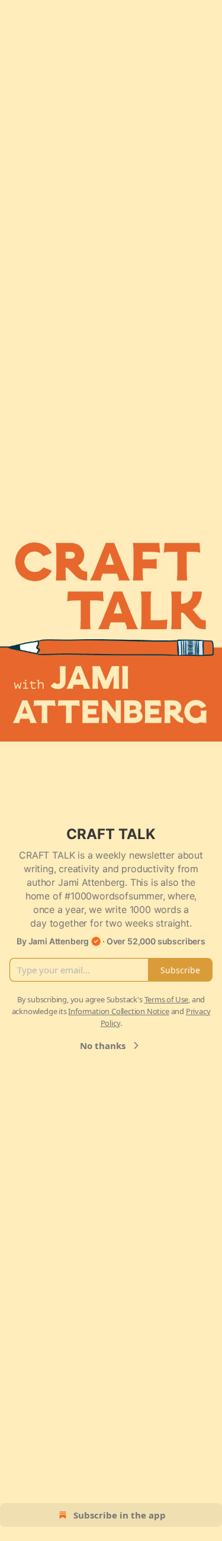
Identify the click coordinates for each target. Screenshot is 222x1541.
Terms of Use (166, 999)
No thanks (103, 1045)
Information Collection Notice (118, 1011)
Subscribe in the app (119, 1515)
